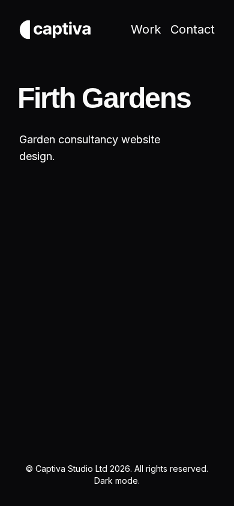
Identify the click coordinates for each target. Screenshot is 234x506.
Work (146, 29)
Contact (192, 29)
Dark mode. (117, 480)
